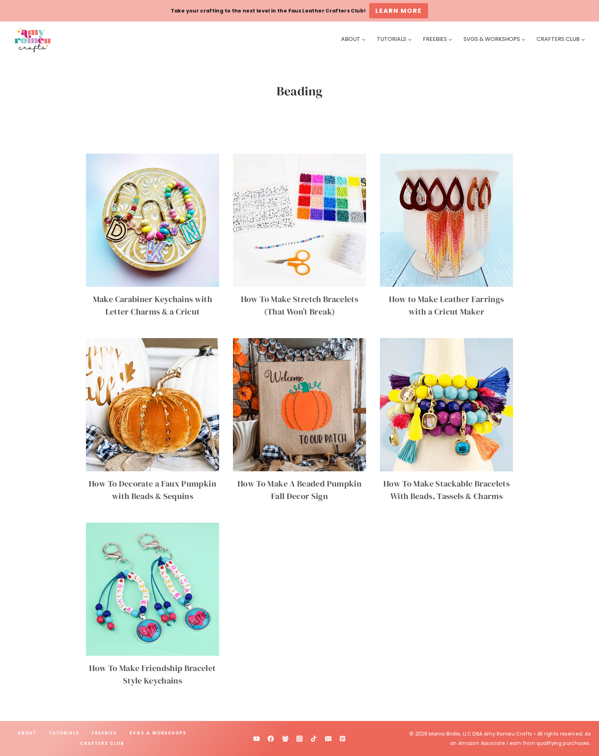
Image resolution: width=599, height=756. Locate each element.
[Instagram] (299, 738)
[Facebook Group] (285, 738)
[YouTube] (256, 738)
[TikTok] (313, 738)
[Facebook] (270, 738)
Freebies (104, 733)
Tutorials (64, 733)
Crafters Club (102, 743)
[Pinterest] (342, 738)
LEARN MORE (398, 10)
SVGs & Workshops (157, 733)
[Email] (328, 738)
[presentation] (152, 220)
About (27, 733)
